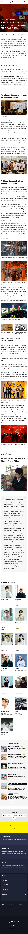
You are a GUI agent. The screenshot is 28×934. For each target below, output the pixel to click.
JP (11, 925)
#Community (22, 815)
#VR (14, 817)
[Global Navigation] (24, 2)
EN (13, 925)
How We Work (5, 884)
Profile (16, 605)
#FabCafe (10, 815)
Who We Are (4, 875)
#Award (4, 815)
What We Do (4, 880)
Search (2, 2)
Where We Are (5, 889)
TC (16, 925)
